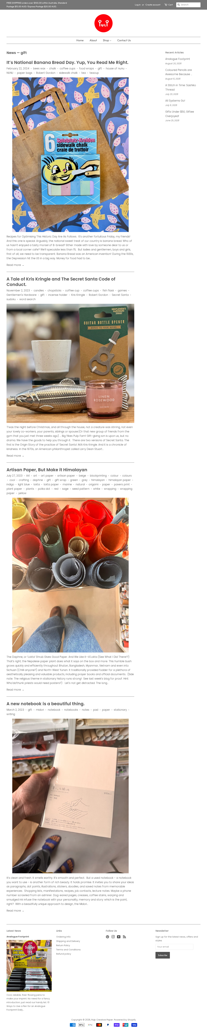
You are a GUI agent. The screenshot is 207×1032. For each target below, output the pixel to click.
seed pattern (80, 489)
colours (127, 475)
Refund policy (63, 953)
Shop (106, 40)
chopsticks (54, 290)
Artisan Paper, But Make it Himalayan (47, 470)
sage (65, 489)
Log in (138, 4)
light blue (24, 484)
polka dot (44, 489)
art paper (47, 475)
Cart (170, 4)
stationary (120, 710)
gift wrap (60, 480)
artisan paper (66, 475)
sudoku (11, 299)
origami (93, 484)
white (96, 489)
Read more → (15, 265)
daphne (38, 480)
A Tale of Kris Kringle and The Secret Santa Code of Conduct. (61, 281)
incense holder (57, 295)
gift (100, 68)
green (74, 480)
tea (83, 73)
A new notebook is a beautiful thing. (46, 704)
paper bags (24, 73)
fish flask (108, 290)
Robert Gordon (45, 73)
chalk (52, 68)
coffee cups (67, 68)
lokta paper (51, 484)
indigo (10, 484)
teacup (94, 73)
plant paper (14, 489)
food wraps (86, 68)
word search (27, 299)
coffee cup (72, 290)
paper (106, 484)
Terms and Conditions (68, 949)
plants (30, 489)
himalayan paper (120, 480)
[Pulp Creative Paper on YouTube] (118, 937)
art (35, 475)
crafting (24, 480)
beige (82, 475)
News (11, 52)
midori (40, 710)
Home (80, 40)
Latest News (14, 931)
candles (39, 290)
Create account (152, 4)
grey (84, 480)
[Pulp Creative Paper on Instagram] (113, 937)
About (93, 40)
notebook (54, 710)
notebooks (71, 710)
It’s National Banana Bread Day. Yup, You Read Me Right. (67, 62)
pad (95, 710)
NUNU (10, 73)
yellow (22, 493)
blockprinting (98, 475)
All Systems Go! (175, 100)
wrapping (110, 489)
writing (11, 714)
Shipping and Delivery (68, 941)
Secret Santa (120, 295)
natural (80, 484)
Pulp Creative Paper (102, 1019)
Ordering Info (63, 936)
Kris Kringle (78, 295)
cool (12, 480)
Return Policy (63, 945)
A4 (28, 475)
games (122, 290)
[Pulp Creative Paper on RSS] (124, 937)
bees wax (39, 68)
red (56, 489)
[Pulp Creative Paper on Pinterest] (107, 937)
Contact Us (124, 40)
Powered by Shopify (125, 1019)
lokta (36, 484)
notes (85, 710)
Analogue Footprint (177, 59)
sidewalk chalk (68, 73)
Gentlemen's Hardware (22, 295)
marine (67, 484)
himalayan (98, 480)
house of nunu (115, 68)
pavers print (122, 484)
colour (114, 475)
